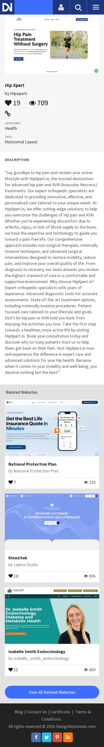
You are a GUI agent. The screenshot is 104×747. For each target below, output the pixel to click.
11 (15, 669)
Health (11, 128)
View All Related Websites (52, 692)
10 (15, 575)
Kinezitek (17, 558)
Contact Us (37, 712)
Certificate (60, 712)
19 (16, 100)
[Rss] (68, 737)
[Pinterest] (57, 737)
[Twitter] (47, 737)
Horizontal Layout (21, 142)
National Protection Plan (32, 464)
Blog (19, 712)
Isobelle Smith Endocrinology (36, 651)
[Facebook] (36, 737)
